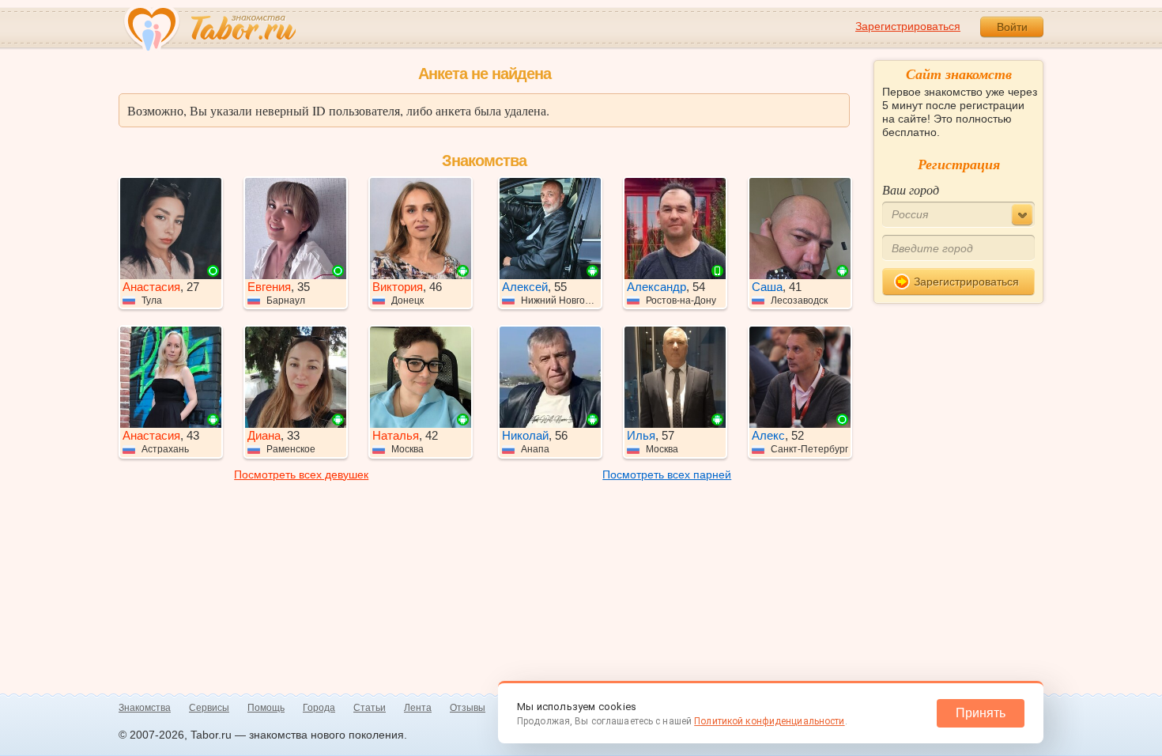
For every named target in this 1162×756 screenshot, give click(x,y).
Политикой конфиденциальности (769, 721)
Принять (980, 713)
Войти (1012, 27)
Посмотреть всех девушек (301, 474)
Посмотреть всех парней (666, 474)
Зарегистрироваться (907, 26)
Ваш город (910, 189)
